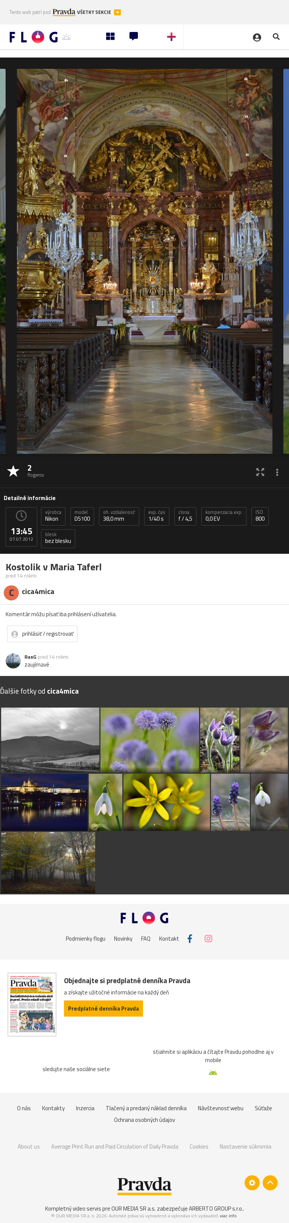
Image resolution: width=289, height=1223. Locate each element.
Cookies (199, 1146)
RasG (30, 657)
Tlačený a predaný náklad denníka (146, 1108)
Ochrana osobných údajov (144, 1120)
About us (29, 1146)
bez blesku (58, 538)
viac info (228, 1215)
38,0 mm (119, 516)
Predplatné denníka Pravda (103, 1008)
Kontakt (169, 938)
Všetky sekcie (94, 12)
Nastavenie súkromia (245, 1146)
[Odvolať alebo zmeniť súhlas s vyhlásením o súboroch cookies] (252, 1182)
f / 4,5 (185, 516)
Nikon (53, 516)
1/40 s (156, 516)
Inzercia (85, 1108)
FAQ (146, 938)
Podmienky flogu (85, 938)
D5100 (82, 516)
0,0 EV (223, 516)
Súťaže (263, 1108)
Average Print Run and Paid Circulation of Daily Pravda (114, 1146)
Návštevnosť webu (220, 1108)
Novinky (123, 938)
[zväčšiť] (260, 472)
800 (260, 516)
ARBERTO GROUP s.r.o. (216, 1208)
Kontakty (53, 1108)
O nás (24, 1108)
